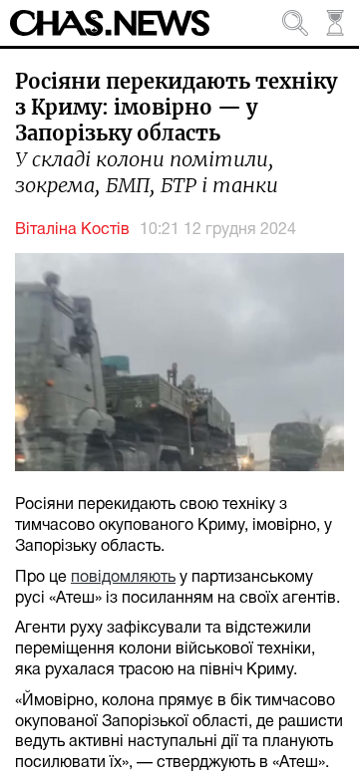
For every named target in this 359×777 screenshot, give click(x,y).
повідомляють (123, 578)
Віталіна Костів (72, 230)
